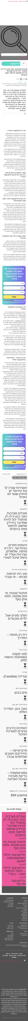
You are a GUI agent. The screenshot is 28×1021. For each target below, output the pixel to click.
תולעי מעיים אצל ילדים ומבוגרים (16, 617)
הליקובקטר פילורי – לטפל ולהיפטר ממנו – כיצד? (14, 871)
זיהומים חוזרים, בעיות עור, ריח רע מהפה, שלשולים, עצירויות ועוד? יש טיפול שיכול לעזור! (15, 551)
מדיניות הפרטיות (9, 300)
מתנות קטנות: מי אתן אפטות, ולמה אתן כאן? (15, 596)
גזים (17, 688)
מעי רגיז (14, 569)
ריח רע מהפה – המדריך (17, 636)
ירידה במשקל (14, 791)
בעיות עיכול (23, 630)
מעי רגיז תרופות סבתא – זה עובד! (16, 575)
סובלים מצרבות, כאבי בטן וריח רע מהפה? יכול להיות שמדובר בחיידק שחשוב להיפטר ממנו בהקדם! (15, 521)
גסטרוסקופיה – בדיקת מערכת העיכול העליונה (17, 776)
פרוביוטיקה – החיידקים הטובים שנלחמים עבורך (16, 753)
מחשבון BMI (19, 795)
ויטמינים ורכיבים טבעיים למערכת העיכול (16, 731)
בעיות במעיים (22, 569)
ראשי (25, 82)
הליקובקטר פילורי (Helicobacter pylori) (14, 858)
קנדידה (24, 541)
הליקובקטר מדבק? (18, 882)
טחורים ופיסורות (23, 942)
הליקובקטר (15, 64)
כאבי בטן (15, 704)
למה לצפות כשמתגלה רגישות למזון (16, 657)
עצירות (25, 931)
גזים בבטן (20, 692)
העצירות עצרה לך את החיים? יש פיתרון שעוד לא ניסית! (15, 492)
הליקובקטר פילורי (23, 923)
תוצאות (24, 57)
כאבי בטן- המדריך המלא (15, 710)
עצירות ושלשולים (21, 483)
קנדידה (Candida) (15, 676)
